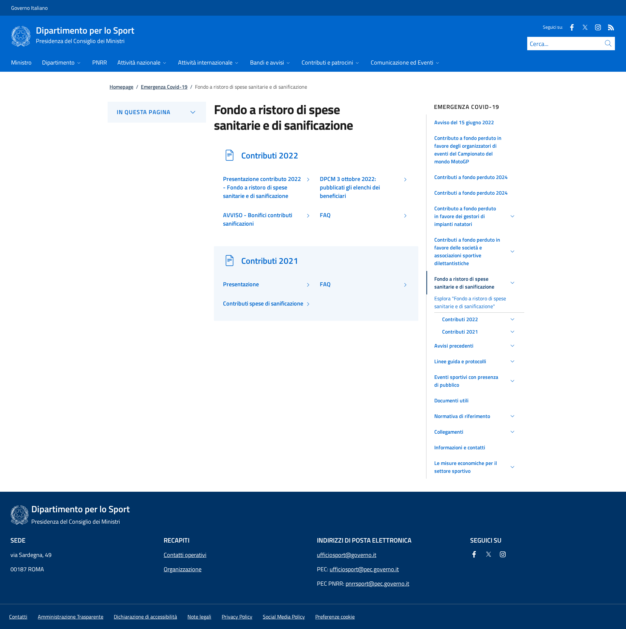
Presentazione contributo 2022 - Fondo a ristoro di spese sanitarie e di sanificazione (262, 188)
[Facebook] (569, 26)
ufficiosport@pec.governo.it (364, 569)
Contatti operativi (185, 554)
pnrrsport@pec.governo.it (377, 583)
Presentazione (241, 284)
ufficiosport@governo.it (346, 554)
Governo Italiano (29, 8)
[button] (475, 122)
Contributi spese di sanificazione (263, 303)
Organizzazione (182, 569)
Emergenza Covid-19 (164, 87)
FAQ (325, 215)
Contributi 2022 (269, 155)
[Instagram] (595, 26)
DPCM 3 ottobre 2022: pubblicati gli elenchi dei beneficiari (350, 188)
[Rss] (608, 26)
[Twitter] (582, 26)
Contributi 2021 (269, 260)
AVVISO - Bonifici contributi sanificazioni (257, 219)
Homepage (121, 87)
